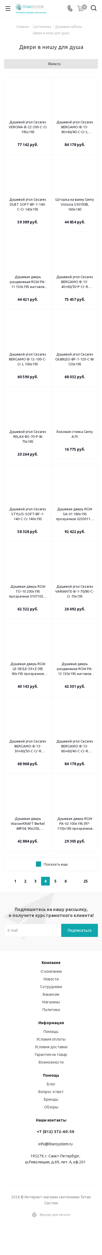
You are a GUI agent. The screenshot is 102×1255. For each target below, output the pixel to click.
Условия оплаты (51, 1039)
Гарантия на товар (51, 1054)
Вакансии (51, 994)
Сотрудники (51, 987)
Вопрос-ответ (51, 1092)
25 (86, 881)
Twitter (57, 1235)
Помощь (51, 1031)
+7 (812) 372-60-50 (55, 1131)
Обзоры (51, 1107)
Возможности (51, 1062)
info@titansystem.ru (55, 1144)
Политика (51, 1010)
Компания (51, 962)
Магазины (51, 1002)
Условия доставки (51, 1047)
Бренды (51, 1099)
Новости (51, 979)
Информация (51, 1023)
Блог (51, 1084)
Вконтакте (44, 1235)
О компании (51, 971)
